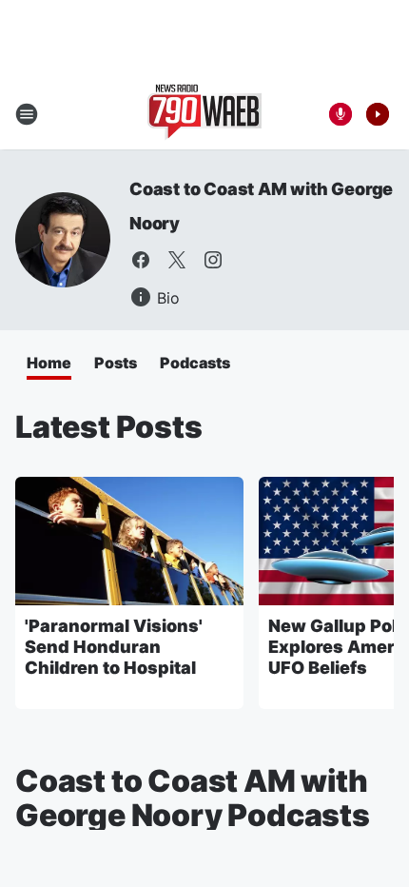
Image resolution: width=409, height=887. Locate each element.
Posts (115, 362)
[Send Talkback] (340, 114)
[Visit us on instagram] (213, 259)
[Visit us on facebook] (140, 259)
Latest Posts (109, 426)
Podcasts (195, 362)
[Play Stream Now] (377, 114)
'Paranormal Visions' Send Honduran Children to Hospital (114, 647)
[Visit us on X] (177, 259)
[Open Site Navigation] (26, 114)
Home (49, 362)
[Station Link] (204, 114)
